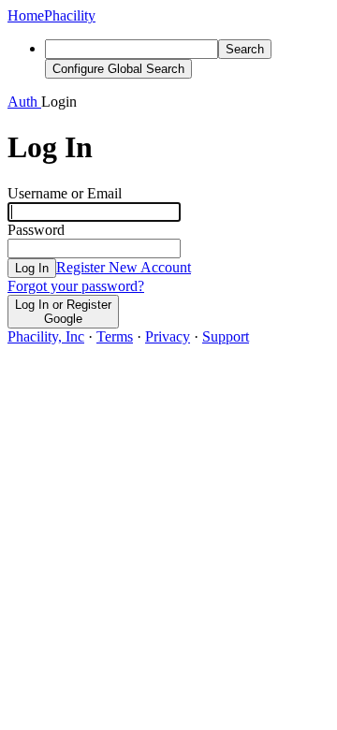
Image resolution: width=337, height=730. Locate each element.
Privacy (167, 336)
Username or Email (64, 193)
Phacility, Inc (45, 336)
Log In (32, 268)
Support (225, 336)
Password (36, 230)
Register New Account (123, 267)
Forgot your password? (75, 286)
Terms (114, 336)
